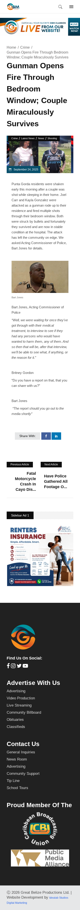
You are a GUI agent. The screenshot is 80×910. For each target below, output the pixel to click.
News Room (17, 759)
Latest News (28, 138)
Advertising (16, 691)
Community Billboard (24, 712)
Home (11, 47)
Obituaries (15, 719)
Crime (25, 47)
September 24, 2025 (25, 169)
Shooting (52, 138)
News (41, 138)
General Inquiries (21, 752)
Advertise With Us (33, 682)
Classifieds (16, 727)
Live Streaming (19, 705)
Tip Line (13, 781)
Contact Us (23, 743)
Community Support (23, 773)
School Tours (17, 788)
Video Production (21, 698)
